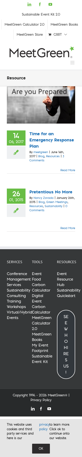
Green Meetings (57, 202)
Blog (41, 156)
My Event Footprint (40, 347)
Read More (67, 170)
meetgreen (40, 152)
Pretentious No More (50, 192)
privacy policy (44, 426)
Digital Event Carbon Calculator (41, 304)
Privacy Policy (41, 400)
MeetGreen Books (41, 336)
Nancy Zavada (43, 198)
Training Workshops (16, 303)
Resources (53, 156)
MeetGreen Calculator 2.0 (41, 323)
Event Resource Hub (65, 279)
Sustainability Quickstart (68, 292)
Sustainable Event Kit (42, 358)
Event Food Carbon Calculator (41, 282)
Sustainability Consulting (18, 292)
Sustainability (53, 206)
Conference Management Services (19, 279)
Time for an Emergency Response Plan (51, 139)
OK (41, 448)
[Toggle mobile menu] (72, 62)
